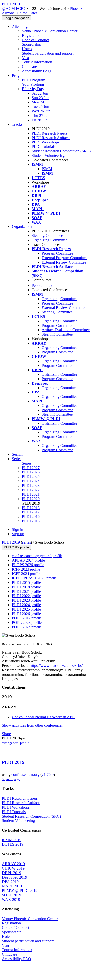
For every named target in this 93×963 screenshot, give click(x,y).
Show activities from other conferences (32, 725)
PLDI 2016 (31, 516)
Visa (25, 58)
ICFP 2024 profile (26, 574)
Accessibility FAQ (36, 71)
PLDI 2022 (31, 490)
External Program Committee (64, 258)
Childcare (29, 66)
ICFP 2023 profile (26, 569)
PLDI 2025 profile (26, 609)
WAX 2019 (11, 899)
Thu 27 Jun (41, 115)
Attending (20, 26)
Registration (31, 35)
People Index (42, 285)
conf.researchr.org (25, 774)
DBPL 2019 (11, 873)
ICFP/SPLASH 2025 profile (34, 578)
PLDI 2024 (31, 481)
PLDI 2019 (11, 542)
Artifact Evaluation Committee (66, 330)
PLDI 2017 (31, 512)
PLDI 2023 (31, 485)
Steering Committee (47, 235)
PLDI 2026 (31, 472)
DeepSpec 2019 (14, 877)
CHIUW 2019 (13, 868)
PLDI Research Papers (49, 133)
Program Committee (57, 253)
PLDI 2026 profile (26, 614)
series (26, 542)
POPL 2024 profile (27, 627)
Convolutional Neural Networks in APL (43, 717)
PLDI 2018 (31, 508)
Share (6, 734)
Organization (22, 227)
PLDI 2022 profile (26, 596)
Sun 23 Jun (40, 98)
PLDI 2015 (31, 521)
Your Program (33, 84)
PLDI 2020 (31, 499)
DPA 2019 (10, 882)
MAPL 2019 (12, 886)
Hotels (27, 49)
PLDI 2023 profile (26, 600)
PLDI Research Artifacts (51, 138)
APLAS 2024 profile (28, 560)
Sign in (17, 529)
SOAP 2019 (11, 895)
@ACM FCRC (14, 8)
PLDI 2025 (31, 476)
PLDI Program (33, 80)
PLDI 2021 (31, 494)
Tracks (17, 124)
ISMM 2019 (11, 840)
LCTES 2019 (12, 844)
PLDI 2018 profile (26, 587)
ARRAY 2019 (13, 864)
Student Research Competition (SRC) (61, 151)
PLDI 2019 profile (16, 547)
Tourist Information (37, 62)
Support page (11, 779)
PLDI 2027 (31, 468)
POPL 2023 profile (27, 622)
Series (26, 463)
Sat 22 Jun (40, 93)
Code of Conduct (35, 40)
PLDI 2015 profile (26, 582)
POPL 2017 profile (27, 618)
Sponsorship (31, 44)
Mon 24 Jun (41, 102)
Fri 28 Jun (40, 120)
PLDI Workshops (45, 142)
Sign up (18, 534)
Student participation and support (47, 53)
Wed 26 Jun (41, 111)
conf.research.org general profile (37, 556)
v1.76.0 (48, 774)
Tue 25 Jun (40, 106)
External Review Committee (64, 262)
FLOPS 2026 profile (28, 565)
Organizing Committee (49, 240)
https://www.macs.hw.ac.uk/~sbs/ (56, 665)
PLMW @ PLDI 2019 (19, 890)
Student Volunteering (48, 155)
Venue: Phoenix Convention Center (49, 31)
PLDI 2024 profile (26, 605)
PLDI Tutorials (43, 146)
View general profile (15, 743)
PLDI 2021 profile (26, 591)
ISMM (47, 169)
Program (18, 75)
